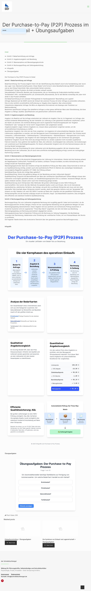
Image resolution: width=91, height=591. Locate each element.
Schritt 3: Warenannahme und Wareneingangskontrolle (25, 62)
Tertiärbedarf (45, 500)
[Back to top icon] (82, 587)
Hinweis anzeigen (26, 506)
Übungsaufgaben (13, 71)
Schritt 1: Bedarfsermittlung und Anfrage (20, 56)
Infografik (10, 68)
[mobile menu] (88, 6)
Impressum (5, 574)
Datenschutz (15, 574)
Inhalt (4, 30)
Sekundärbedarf (45, 494)
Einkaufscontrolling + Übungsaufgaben (18, 539)
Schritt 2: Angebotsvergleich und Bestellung (22, 59)
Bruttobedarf (45, 482)
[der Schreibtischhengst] (7, 6)
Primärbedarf (45, 488)
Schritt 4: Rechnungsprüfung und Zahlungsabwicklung (25, 65)
